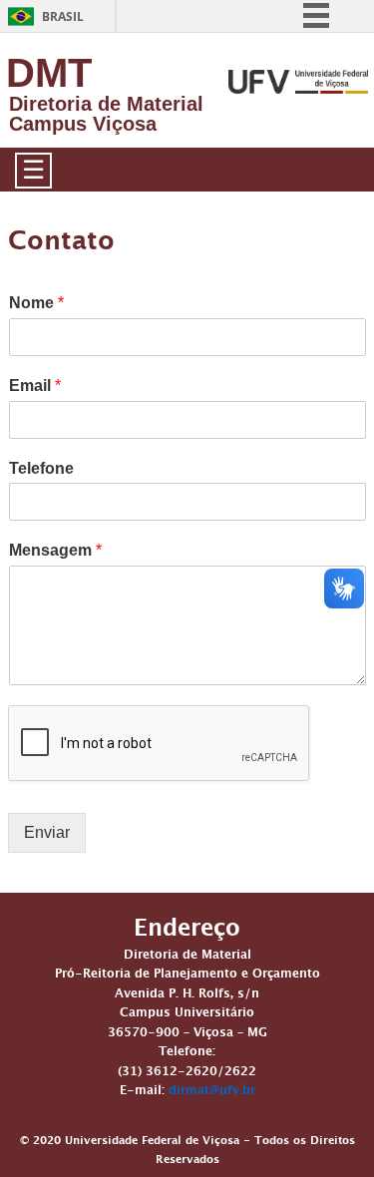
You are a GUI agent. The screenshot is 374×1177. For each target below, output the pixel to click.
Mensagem (55, 550)
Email (35, 385)
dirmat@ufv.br (212, 1092)
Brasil (63, 16)
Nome (36, 302)
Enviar (47, 832)
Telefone (41, 468)
